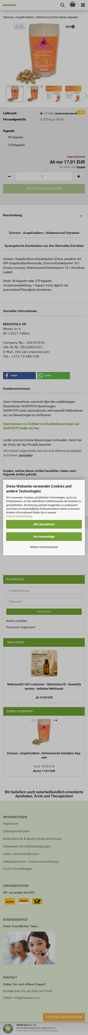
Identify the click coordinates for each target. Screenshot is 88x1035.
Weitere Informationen (44, 547)
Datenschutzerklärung (19, 516)
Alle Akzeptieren (44, 524)
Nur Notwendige (44, 536)
